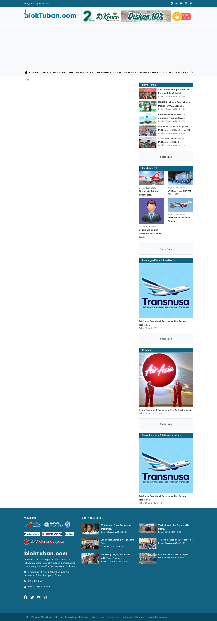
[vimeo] (190, 3)
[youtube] (181, 3)
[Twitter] (32, 596)
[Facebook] (26, 596)
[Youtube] (39, 596)
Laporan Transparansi (157, 617)
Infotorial (174, 72)
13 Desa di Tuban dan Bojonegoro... (175, 540)
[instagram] (186, 3)
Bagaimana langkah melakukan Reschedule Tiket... (150, 233)
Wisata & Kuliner (149, 72)
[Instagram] (45, 596)
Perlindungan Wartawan (133, 617)
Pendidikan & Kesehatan (108, 72)
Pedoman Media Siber (41, 617)
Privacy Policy (113, 617)
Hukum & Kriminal (84, 72)
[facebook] (171, 3)
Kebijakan (67, 72)
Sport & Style (131, 72)
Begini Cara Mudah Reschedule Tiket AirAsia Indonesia (165, 410)
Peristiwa (34, 72)
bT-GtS (163, 72)
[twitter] (176, 3)
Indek (185, 72)
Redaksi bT (84, 617)
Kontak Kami (71, 617)
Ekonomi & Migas (51, 72)
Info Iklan (58, 617)
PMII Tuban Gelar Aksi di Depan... (174, 554)
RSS (27, 617)
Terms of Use (98, 617)
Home (26, 80)
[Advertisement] (108, 46)
